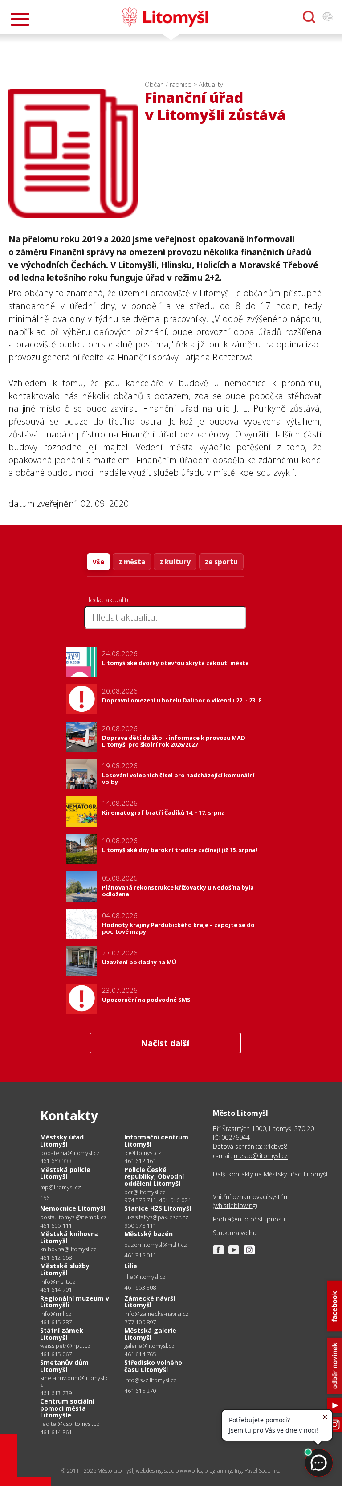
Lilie (130, 1265)
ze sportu (221, 561)
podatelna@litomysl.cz (70, 1153)
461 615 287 (56, 1322)
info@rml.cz (56, 1313)
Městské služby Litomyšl (65, 1269)
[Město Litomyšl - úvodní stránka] (165, 17)
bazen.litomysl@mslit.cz (155, 1244)
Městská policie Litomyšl (65, 1173)
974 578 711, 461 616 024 (157, 1200)
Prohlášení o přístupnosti (249, 1219)
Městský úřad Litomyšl (62, 1140)
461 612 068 (56, 1257)
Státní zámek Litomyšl (61, 1334)
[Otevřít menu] (20, 19)
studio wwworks (183, 1470)
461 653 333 (56, 1161)
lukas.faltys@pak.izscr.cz (156, 1217)
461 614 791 (56, 1290)
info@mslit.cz (57, 1281)
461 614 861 (56, 1432)
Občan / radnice (168, 84)
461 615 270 (140, 1391)
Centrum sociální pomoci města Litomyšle (67, 1408)
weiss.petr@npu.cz (65, 1346)
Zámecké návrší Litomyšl (149, 1302)
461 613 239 (56, 1393)
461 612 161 (140, 1161)
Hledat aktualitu (107, 599)
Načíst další (165, 1043)
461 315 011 (140, 1255)
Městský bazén (148, 1233)
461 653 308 (140, 1287)
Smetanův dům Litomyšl (64, 1366)
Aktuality (211, 84)
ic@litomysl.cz (142, 1153)
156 (45, 1198)
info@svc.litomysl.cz (150, 1380)
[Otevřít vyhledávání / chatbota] (309, 17)
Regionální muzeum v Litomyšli (74, 1302)
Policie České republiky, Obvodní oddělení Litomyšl (154, 1176)
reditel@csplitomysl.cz (69, 1424)
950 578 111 (140, 1225)
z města (131, 561)
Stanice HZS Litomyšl (157, 1208)
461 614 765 (140, 1354)
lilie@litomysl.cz (145, 1277)
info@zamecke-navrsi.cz (156, 1313)
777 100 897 (140, 1322)
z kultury (175, 561)
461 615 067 (56, 1354)
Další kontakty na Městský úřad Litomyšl (270, 1174)
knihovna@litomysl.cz (68, 1249)
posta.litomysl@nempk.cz (73, 1217)
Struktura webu (234, 1233)
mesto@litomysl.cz (261, 1155)
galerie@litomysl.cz (149, 1346)
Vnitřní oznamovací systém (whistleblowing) (251, 1201)
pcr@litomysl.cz (145, 1192)
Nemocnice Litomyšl (72, 1208)
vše (98, 561)
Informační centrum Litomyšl (156, 1140)
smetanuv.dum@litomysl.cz (74, 1381)
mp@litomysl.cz (60, 1187)
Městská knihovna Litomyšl (69, 1237)
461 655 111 (56, 1225)
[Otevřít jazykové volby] (328, 17)
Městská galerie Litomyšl (150, 1334)
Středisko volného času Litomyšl (153, 1366)
